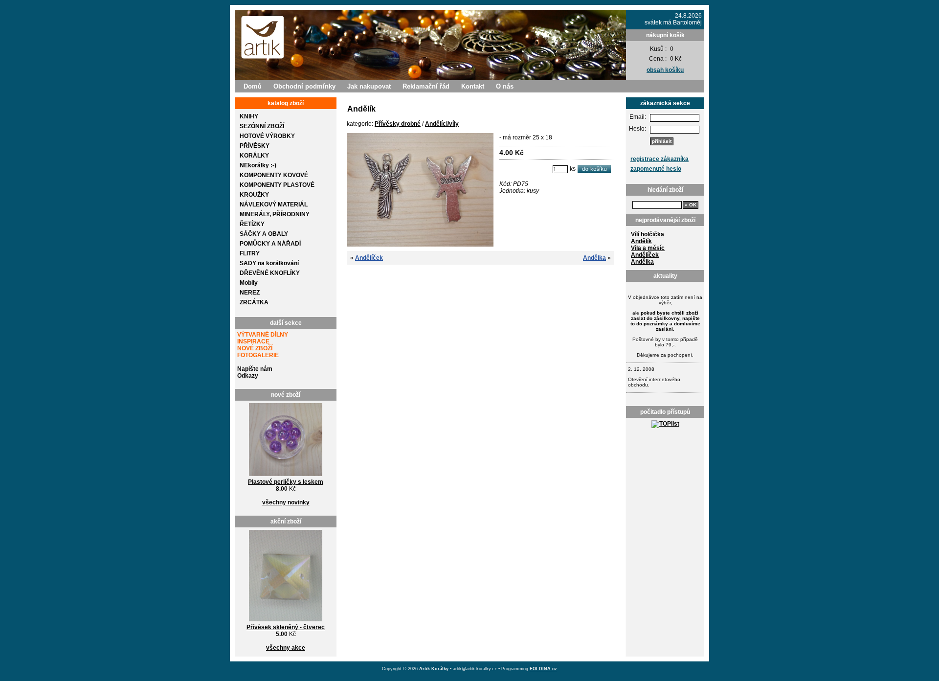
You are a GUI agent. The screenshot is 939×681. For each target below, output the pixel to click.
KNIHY (249, 116)
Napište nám (254, 368)
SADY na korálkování (269, 263)
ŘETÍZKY (252, 224)
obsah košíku (665, 70)
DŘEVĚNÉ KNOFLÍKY (270, 273)
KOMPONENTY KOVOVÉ (274, 175)
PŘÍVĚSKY (254, 145)
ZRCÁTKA (254, 302)
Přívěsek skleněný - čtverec (285, 627)
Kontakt (472, 86)
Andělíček (645, 254)
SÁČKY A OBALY (264, 233)
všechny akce (285, 647)
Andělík (641, 241)
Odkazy (247, 375)
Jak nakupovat (369, 86)
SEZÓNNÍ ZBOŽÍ (262, 126)
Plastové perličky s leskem (285, 481)
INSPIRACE (253, 341)
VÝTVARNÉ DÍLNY (262, 334)
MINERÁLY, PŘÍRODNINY (275, 214)
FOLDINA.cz (543, 668)
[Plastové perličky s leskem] (285, 476)
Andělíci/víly (442, 123)
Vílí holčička (647, 234)
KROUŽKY (254, 194)
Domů (253, 86)
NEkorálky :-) (258, 165)
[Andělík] (420, 244)
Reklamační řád (425, 86)
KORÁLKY (254, 155)
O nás (505, 86)
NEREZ (250, 292)
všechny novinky (286, 502)
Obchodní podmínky (304, 86)
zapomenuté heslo (655, 168)
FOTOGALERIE (258, 355)
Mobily (249, 282)
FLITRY (250, 253)
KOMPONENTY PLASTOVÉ (277, 185)
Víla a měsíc (648, 248)
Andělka (642, 261)
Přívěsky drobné (398, 123)
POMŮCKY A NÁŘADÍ (270, 243)
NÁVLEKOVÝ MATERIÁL (274, 204)
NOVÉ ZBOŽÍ (254, 348)
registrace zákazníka (659, 159)
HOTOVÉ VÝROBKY (267, 136)
